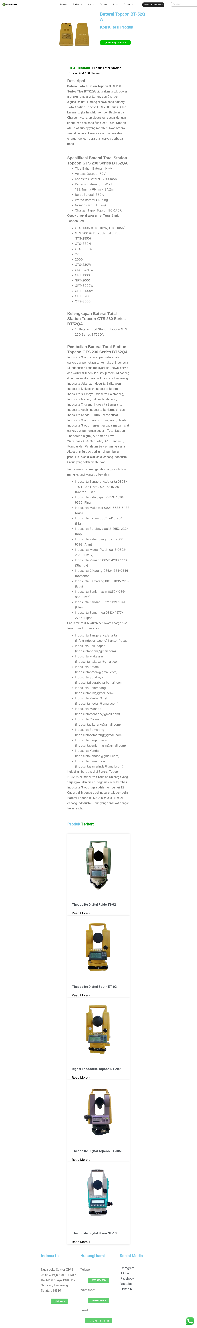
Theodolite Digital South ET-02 (94, 987)
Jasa (89, 4)
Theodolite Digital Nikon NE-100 (95, 1233)
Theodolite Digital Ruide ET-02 (94, 904)
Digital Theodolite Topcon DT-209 (96, 1069)
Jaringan (103, 4)
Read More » (81, 913)
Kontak (116, 4)
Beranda (64, 4)
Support (127, 4)
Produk (76, 4)
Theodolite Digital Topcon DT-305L (97, 1151)
